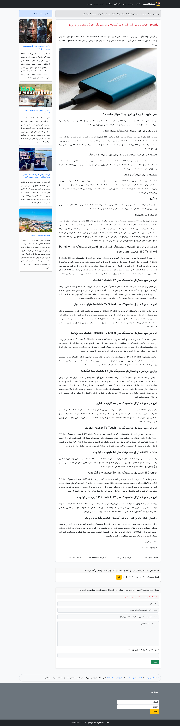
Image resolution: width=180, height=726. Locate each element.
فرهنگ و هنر (128, 3)
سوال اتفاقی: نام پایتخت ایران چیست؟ (143, 649)
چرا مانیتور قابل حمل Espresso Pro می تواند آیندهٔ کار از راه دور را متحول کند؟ (36, 176)
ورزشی (89, 3)
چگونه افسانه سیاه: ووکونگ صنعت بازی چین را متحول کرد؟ (36, 47)
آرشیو (137, 3)
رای (119, 577)
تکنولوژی (117, 3)
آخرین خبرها (99, 3)
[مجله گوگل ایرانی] (152, 4)
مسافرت (109, 3)
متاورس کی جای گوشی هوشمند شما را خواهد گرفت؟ (37, 111)
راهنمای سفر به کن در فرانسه (40, 235)
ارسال (155, 661)
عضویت (154, 711)
